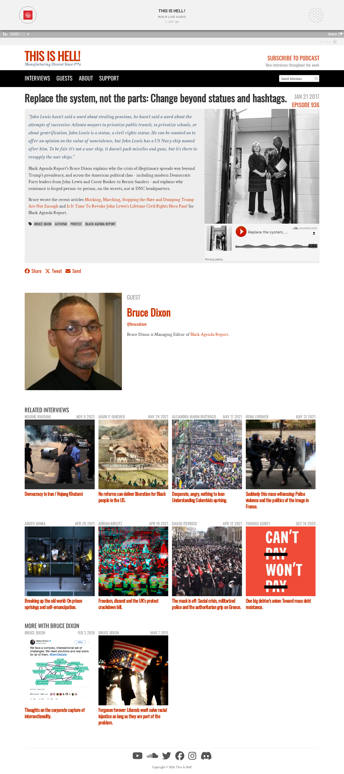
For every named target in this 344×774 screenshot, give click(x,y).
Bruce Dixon (42, 223)
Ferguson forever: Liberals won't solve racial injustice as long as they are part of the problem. (132, 716)
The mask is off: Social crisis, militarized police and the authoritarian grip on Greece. (206, 603)
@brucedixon (137, 324)
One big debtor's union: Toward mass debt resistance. (278, 603)
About (86, 78)
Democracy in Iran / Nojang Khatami (54, 493)
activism (61, 223)
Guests (64, 78)
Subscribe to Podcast (293, 58)
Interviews (37, 78)
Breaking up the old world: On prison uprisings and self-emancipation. (53, 603)
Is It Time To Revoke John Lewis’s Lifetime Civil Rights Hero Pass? (127, 206)
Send (76, 270)
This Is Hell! (52, 55)
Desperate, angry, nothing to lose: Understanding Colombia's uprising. (199, 497)
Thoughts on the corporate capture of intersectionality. (55, 713)
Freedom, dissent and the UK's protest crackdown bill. (128, 603)
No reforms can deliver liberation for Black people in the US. (132, 497)
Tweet (57, 270)
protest (76, 223)
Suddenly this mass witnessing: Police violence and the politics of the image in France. (277, 500)
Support (109, 78)
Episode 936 (305, 104)
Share (36, 270)
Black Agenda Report (100, 223)
